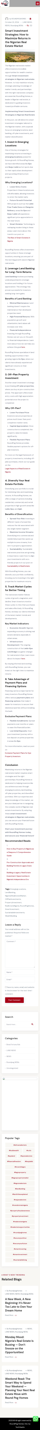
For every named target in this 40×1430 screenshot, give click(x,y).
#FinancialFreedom (14, 1161)
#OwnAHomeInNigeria (20, 1205)
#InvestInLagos (20, 1167)
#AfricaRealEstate (20, 1145)
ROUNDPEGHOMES (19, 19)
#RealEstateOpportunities (20, 1227)
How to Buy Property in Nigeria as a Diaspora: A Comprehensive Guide (20, 852)
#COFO (28, 1150)
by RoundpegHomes (14, 1291)
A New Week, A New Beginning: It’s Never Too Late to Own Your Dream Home (18, 1304)
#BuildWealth (14, 1150)
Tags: (7, 889)
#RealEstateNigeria (20, 1222)
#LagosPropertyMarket (20, 1178)
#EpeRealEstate (26, 1156)
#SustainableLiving (20, 1260)
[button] (37, 3)
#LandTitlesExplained (20, 1194)
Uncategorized (12, 1068)
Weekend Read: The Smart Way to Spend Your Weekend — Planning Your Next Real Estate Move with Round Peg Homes (20, 1388)
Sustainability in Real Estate (18, 566)
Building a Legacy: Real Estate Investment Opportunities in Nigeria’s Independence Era (19, 876)
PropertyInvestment (13, 902)
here (23, 347)
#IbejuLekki (29, 1161)
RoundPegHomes (27, 906)
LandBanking (10, 892)
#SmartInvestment (20, 1254)
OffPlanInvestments (13, 899)
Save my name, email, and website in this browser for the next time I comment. (19, 990)
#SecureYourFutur (20, 1238)
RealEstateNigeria (12, 906)
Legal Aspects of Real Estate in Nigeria (17, 470)
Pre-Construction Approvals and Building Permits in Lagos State (20, 864)
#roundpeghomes (20, 1233)
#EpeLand (11, 1156)
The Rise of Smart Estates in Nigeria (18, 239)
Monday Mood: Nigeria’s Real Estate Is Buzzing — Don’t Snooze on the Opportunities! (19, 1344)
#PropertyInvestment (20, 1216)
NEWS (7, 25)
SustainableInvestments (15, 912)
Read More (9, 1315)
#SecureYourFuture (20, 1243)
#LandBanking (20, 1189)
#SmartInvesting (20, 1249)
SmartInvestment (12, 909)
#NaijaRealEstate (20, 1200)
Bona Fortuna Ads (13, 1044)
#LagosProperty (20, 1172)
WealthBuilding (11, 916)
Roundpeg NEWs (17, 25)
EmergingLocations (18, 889)
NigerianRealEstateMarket (15, 896)
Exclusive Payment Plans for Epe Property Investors (18, 755)
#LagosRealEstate (20, 1183)
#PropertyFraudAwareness (20, 1211)
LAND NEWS (27, 22)
